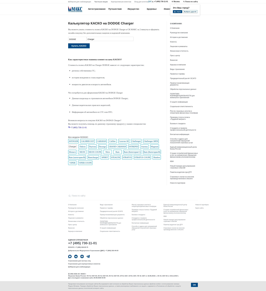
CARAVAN (101, 141)
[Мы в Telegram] (88, 256)
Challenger (136, 141)
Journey (144, 146)
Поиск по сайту (191, 1)
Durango (102, 146)
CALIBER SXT (87, 141)
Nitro (107, 152)
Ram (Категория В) (151, 152)
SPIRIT (105, 157)
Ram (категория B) (77, 157)
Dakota (83, 146)
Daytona (92, 146)
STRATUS (127, 157)
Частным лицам (101, 2)
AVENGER (73, 141)
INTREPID (133, 146)
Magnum (154, 146)
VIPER (72, 163)
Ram (117, 152)
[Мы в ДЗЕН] (82, 256)
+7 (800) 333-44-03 (111, 250)
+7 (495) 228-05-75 (81, 247)
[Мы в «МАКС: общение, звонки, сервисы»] (70, 256)
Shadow (156, 157)
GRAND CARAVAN (117, 146)
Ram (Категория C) (132, 152)
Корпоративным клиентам (121, 2)
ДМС (150, 1)
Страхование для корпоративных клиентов (84, 264)
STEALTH (115, 157)
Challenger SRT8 (151, 141)
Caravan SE (124, 141)
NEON (82, 152)
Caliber (112, 141)
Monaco (72, 152)
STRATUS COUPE (142, 157)
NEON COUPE (95, 152)
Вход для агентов (141, 2)
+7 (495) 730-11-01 (161, 1)
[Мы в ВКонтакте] (76, 256)
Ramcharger (93, 157)
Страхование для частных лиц (79, 261)
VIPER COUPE (85, 163)
